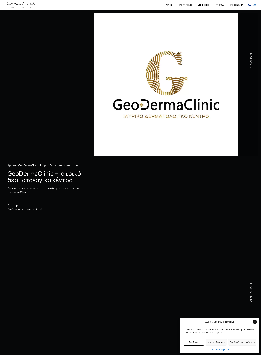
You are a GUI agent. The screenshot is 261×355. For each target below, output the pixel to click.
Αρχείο (39, 209)
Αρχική (12, 165)
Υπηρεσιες (203, 5)
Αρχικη (169, 5)
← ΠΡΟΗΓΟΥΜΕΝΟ (251, 291)
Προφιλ (220, 5)
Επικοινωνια (236, 5)
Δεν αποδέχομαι (216, 342)
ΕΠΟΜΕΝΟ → (251, 60)
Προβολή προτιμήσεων (242, 342)
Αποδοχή (193, 342)
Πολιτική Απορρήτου (220, 349)
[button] (254, 321)
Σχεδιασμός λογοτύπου (21, 209)
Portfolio (185, 5)
